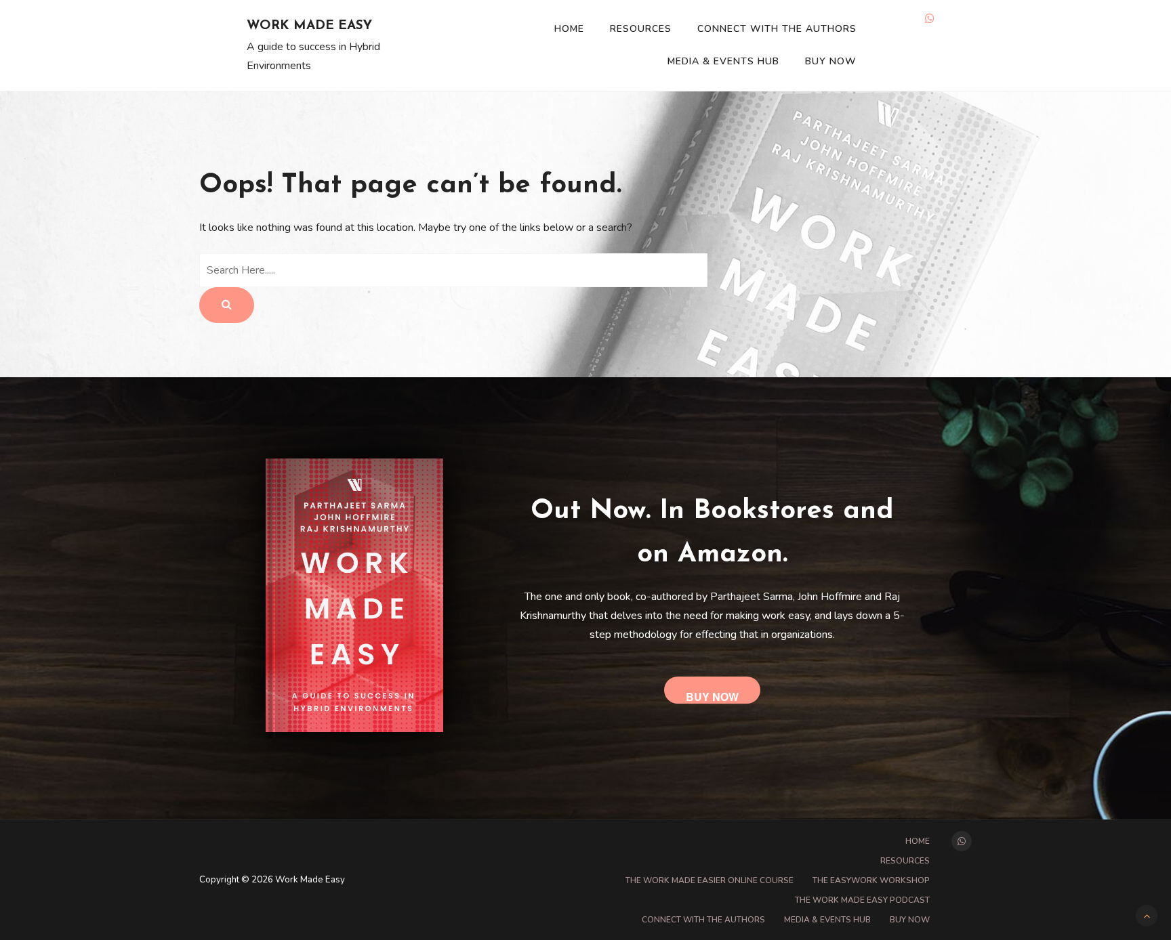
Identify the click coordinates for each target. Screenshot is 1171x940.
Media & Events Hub (723, 61)
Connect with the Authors (777, 28)
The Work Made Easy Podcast (862, 900)
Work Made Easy (309, 26)
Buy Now (831, 61)
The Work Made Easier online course (709, 880)
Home (569, 28)
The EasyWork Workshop (871, 880)
